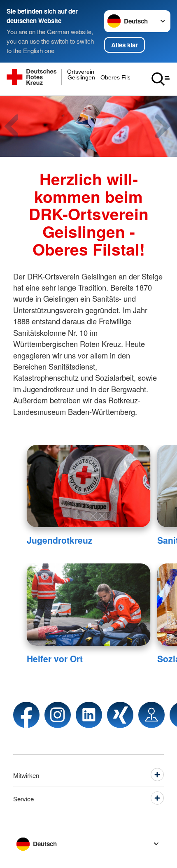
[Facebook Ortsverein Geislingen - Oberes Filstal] (26, 715)
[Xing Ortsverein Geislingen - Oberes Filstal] (120, 715)
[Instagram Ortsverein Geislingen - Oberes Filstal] (57, 715)
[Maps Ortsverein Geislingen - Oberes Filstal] (151, 715)
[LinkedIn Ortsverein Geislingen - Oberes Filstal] (89, 715)
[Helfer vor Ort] (89, 604)
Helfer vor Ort (55, 658)
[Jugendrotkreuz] (89, 486)
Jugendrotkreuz (60, 540)
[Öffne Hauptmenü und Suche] (160, 79)
